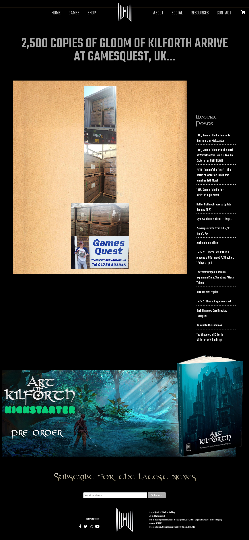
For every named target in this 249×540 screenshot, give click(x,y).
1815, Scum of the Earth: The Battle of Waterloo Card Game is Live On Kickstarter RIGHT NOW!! (215, 155)
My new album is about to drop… (214, 219)
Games (74, 13)
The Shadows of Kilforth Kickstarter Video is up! (210, 337)
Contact (224, 13)
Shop (91, 13)
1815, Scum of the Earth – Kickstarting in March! (210, 192)
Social (177, 13)
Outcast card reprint (207, 292)
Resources (200, 13)
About (158, 13)
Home (56, 13)
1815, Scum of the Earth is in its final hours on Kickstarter (213, 138)
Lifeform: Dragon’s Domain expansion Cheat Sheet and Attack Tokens (215, 278)
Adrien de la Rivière (207, 243)
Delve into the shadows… (210, 325)
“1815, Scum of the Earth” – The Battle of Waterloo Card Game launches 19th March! (214, 175)
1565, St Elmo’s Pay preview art (214, 301)
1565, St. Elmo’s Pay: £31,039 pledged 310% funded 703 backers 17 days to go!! (215, 258)
